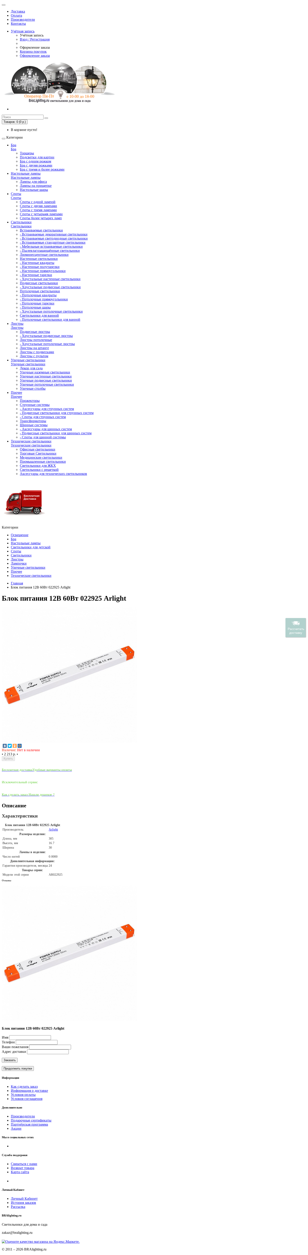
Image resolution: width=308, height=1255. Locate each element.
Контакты (18, 23)
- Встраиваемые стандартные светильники (52, 242)
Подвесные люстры (35, 332)
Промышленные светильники (43, 461)
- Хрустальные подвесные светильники (50, 287)
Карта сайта (20, 1172)
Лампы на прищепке (36, 186)
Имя (5, 1037)
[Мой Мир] (20, 746)
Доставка (18, 11)
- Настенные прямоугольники (43, 271)
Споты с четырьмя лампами (41, 214)
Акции (16, 1128)
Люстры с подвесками (37, 352)
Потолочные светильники (40, 291)
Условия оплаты (23, 1095)
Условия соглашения (26, 1099)
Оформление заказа (35, 55)
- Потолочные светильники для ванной (50, 319)
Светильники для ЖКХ (38, 465)
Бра (13, 145)
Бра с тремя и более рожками (42, 169)
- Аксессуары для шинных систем (46, 429)
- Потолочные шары (35, 307)
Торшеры (27, 153)
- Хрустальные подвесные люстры (46, 336)
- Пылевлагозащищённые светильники (50, 250)
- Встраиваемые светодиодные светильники (54, 238)
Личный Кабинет (24, 1198)
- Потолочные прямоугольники (44, 299)
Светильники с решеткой (39, 470)
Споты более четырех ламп (41, 218)
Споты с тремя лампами (38, 210)
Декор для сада (31, 368)
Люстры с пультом (34, 356)
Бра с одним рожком (35, 161)
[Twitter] (10, 746)
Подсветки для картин (37, 157)
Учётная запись (22, 31)
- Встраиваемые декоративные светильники (53, 234)
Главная (17, 583)
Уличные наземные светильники (45, 372)
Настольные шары (34, 190)
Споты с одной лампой (37, 202)
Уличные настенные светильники (46, 376)
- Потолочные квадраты (38, 295)
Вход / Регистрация (35, 39)
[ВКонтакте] (5, 746)
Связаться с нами (24, 1164)
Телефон (8, 1042)
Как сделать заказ (24, 1086)
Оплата (16, 15)
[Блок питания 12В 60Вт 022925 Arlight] (69, 741)
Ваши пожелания (15, 1047)
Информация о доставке (29, 1090)
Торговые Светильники (38, 453)
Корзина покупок (33, 51)
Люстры (17, 323)
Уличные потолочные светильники (47, 384)
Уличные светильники (28, 360)
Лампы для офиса (33, 181)
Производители (23, 19)
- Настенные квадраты (37, 263)
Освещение (19, 535)
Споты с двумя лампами (38, 206)
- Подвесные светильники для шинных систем (56, 433)
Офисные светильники (37, 449)
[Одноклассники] (15, 746)
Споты (16, 194)
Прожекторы (30, 401)
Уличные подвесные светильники (46, 380)
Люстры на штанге (34, 348)
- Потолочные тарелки (37, 303)
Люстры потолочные (36, 340)
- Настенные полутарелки (40, 267)
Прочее (16, 392)
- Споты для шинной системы (43, 437)
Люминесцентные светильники (44, 254)
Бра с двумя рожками (36, 165)
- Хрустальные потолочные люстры (47, 344)
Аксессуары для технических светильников (53, 474)
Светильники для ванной (39, 315)
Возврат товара (22, 1168)
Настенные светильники (39, 259)
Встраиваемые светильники (41, 230)
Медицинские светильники (41, 457)
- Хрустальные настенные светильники (50, 279)
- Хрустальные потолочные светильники (51, 311)
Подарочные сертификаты (31, 1120)
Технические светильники (31, 441)
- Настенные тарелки (36, 275)
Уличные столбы (33, 388)
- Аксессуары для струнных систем (47, 409)
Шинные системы (34, 425)
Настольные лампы (26, 173)
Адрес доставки (14, 1051)
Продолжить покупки (18, 1068)
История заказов (23, 1203)
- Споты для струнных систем (43, 417)
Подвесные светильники (39, 283)
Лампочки (19, 563)
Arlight (53, 829)
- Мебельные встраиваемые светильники (51, 246)
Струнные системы (35, 405)
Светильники (21, 222)
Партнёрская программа (29, 1124)
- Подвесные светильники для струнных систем (57, 413)
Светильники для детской (31, 547)
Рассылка (18, 1207)
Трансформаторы (33, 421)
